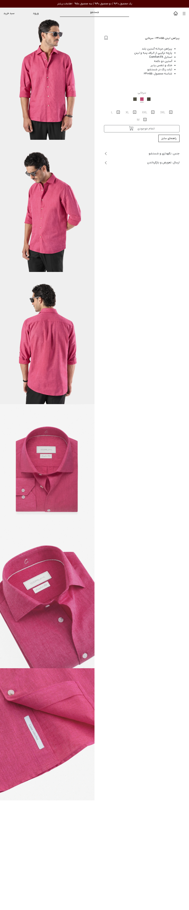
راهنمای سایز (169, 138)
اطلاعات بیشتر (64, 3)
